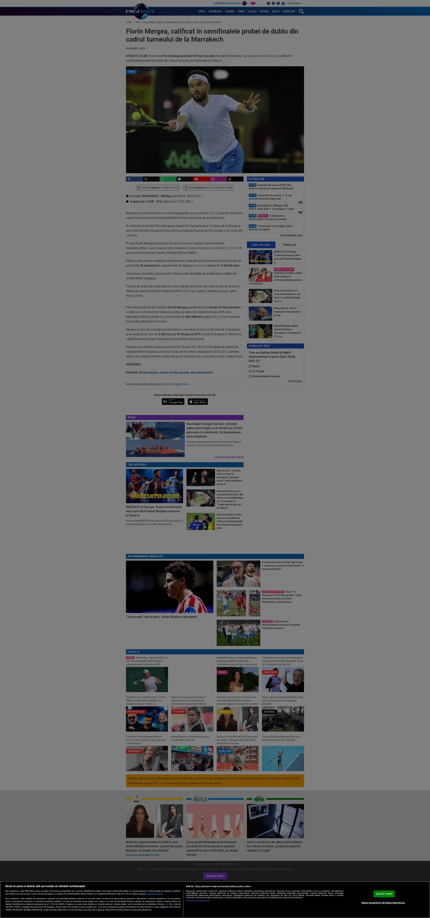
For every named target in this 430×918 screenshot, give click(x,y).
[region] (215, 899)
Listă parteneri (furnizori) (197, 901)
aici (166, 904)
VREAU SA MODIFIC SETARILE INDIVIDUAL (383, 903)
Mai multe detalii (154, 894)
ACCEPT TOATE (384, 894)
